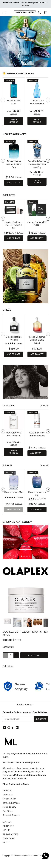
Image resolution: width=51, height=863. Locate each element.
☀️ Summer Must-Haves (18, 73)
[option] (25, 41)
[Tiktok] (13, 727)
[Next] (48, 100)
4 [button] (29, 556)
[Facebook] (4, 727)
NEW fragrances (14, 134)
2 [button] (25, 64)
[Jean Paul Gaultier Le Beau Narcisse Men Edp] (37, 149)
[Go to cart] (45, 12)
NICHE (6, 830)
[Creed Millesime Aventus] (13, 324)
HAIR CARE (9, 838)
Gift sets (9, 195)
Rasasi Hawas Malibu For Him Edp (13, 164)
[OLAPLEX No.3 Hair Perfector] (13, 420)
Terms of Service (11, 815)
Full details (8, 666)
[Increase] (16, 655)
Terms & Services (11, 803)
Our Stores (8, 811)
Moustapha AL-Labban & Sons (31, 855)
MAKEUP (7, 822)
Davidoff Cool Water (13, 102)
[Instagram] (8, 727)
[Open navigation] (4, 12)
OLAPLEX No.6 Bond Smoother (37, 434)
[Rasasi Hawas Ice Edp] (37, 480)
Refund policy (9, 807)
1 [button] (22, 64)
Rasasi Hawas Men (13, 492)
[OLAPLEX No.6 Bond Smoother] (37, 420)
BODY (6, 842)
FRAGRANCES (10, 834)
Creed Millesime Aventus (14, 338)
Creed (7, 309)
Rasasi (7, 465)
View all (44, 406)
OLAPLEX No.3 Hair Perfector (13, 434)
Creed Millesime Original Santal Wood (37, 340)
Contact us (8, 795)
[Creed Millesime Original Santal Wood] (37, 324)
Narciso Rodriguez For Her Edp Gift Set (14, 225)
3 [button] (28, 64)
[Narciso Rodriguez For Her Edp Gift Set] (13, 209)
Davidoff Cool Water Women (37, 102)
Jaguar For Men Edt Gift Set (37, 223)
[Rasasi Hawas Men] (13, 480)
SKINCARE (8, 826)
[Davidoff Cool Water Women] (37, 88)
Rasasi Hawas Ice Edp (37, 493)
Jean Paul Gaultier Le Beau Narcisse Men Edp (37, 164)
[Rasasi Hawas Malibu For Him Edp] (13, 149)
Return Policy (9, 799)
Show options (13, 121)
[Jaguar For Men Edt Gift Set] (37, 209)
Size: (5, 647)
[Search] (39, 12)
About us (7, 790)
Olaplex (8, 405)
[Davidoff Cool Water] (13, 88)
